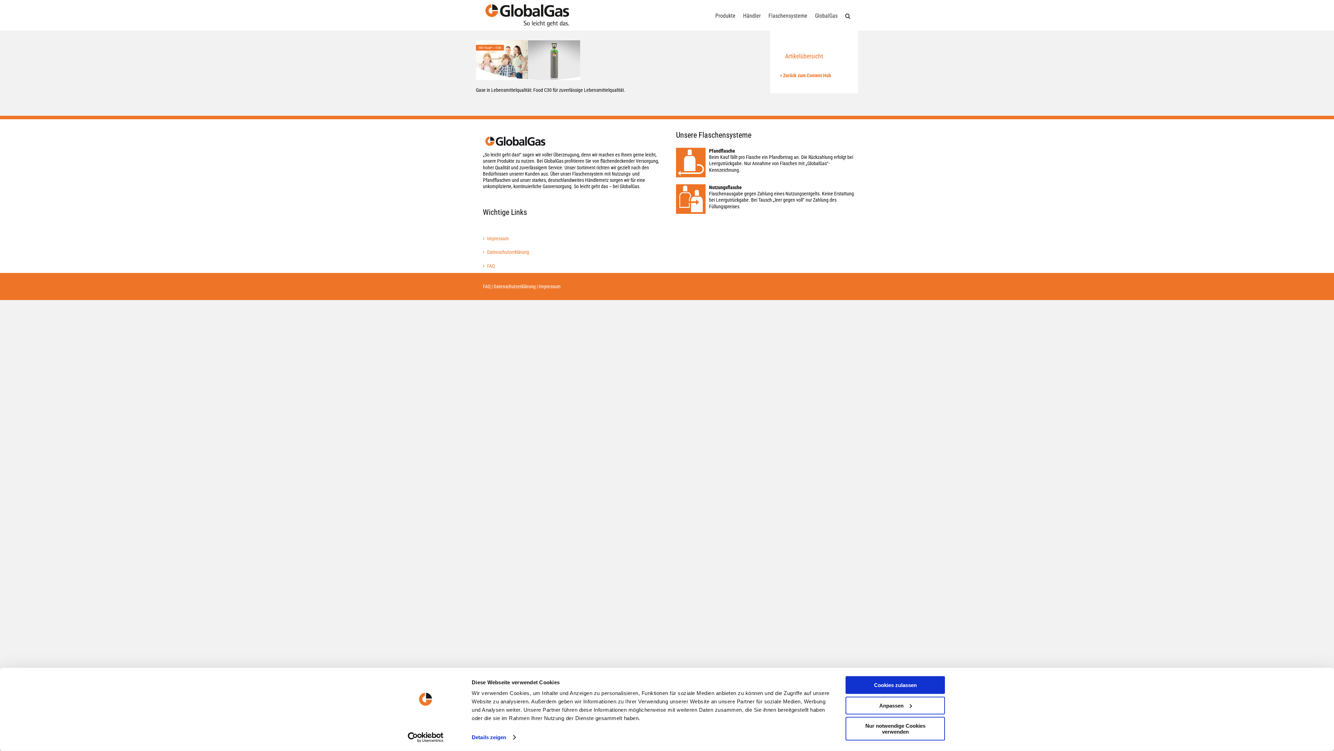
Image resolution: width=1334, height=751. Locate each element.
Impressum (498, 238)
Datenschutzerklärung (508, 252)
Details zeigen (489, 737)
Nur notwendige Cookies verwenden (895, 729)
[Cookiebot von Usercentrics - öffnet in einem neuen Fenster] (425, 737)
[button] (847, 15)
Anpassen (891, 705)
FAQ (491, 266)
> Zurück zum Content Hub (805, 75)
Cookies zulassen (895, 685)
